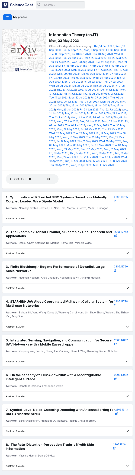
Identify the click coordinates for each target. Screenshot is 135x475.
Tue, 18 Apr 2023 (75, 161)
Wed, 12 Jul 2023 (113, 93)
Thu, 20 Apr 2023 (109, 157)
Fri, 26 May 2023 (91, 129)
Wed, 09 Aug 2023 (68, 73)
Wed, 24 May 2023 (60, 133)
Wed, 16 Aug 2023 (115, 65)
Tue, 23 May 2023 (84, 133)
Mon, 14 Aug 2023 (82, 70)
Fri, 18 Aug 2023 (71, 65)
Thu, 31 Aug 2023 (102, 54)
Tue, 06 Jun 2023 (90, 121)
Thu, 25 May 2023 (113, 129)
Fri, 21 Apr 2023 (88, 157)
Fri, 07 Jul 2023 (100, 97)
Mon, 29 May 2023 (68, 129)
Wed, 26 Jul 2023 (59, 85)
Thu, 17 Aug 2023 (92, 65)
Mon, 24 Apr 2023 (67, 157)
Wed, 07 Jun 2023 (67, 121)
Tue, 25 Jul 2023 (81, 85)
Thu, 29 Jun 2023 (75, 105)
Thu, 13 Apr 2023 (59, 165)
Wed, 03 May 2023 (68, 149)
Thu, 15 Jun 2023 (116, 113)
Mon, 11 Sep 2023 (94, 50)
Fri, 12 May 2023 (66, 141)
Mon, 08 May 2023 (77, 145)
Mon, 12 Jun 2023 (81, 117)
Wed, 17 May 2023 (74, 137)
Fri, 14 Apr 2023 (117, 161)
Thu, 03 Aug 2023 (81, 77)
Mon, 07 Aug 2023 (114, 73)
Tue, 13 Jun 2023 (59, 117)
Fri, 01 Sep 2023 (81, 54)
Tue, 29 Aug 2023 (72, 58)
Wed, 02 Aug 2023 (104, 77)
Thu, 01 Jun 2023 (75, 125)
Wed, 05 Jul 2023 (67, 101)
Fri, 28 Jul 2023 (92, 81)
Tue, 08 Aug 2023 (91, 73)
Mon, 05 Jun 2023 (113, 121)
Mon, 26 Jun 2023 (67, 109)
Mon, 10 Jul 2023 (79, 97)
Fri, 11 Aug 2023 (103, 70)
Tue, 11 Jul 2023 (58, 97)
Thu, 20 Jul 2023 (66, 89)
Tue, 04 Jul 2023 (89, 101)
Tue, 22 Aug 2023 (105, 62)
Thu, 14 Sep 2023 (104, 46)
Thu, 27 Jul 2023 (113, 81)
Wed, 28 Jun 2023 (98, 105)
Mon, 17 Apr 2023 (96, 161)
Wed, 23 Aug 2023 (83, 62)
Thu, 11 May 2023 (87, 141)
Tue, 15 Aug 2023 (59, 70)
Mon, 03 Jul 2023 (110, 101)
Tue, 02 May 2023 (91, 149)
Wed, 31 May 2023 (98, 125)
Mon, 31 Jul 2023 (72, 81)
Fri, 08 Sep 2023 (116, 50)
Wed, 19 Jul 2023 (88, 89)
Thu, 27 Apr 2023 (80, 153)
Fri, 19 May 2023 (106, 133)
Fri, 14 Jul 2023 (72, 93)
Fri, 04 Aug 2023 (59, 77)
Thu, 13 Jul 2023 (92, 93)
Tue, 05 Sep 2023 (59, 54)
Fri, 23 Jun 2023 (88, 109)
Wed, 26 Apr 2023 (102, 153)
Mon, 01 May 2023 (115, 149)
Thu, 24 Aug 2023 (59, 62)
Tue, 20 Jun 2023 (75, 113)
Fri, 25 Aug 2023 (117, 58)
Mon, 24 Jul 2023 (102, 85)
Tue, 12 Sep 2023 (72, 50)
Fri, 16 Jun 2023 (95, 113)
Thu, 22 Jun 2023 (110, 109)
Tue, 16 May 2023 (96, 137)
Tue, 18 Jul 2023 (108, 89)
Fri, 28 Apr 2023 (58, 153)
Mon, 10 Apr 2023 (103, 165)
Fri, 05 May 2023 (101, 145)
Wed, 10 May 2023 (110, 141)
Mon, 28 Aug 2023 (96, 58)
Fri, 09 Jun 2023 (102, 117)
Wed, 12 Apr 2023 (81, 165)
